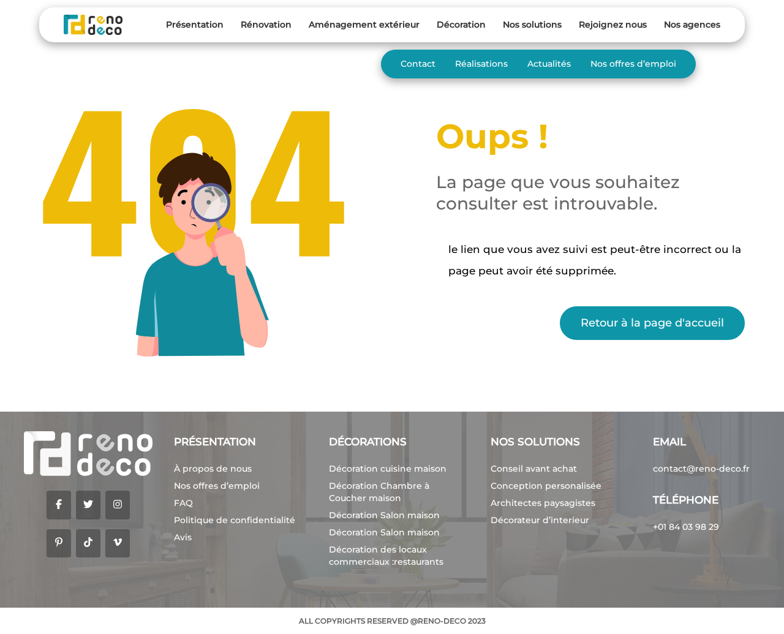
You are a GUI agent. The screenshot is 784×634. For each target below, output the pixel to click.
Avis (183, 537)
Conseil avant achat (534, 468)
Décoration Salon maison (384, 515)
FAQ (183, 502)
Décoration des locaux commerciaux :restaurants (386, 555)
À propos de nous (213, 468)
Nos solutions (532, 24)
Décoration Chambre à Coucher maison (379, 492)
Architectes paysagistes (543, 502)
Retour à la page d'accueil (652, 323)
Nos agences (692, 24)
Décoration (461, 24)
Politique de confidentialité (234, 520)
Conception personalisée (546, 485)
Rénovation (266, 24)
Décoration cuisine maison (388, 468)
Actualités (549, 63)
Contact (418, 63)
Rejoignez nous (613, 24)
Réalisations (481, 63)
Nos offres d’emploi (633, 63)
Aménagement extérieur (364, 24)
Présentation (195, 24)
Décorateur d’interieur (540, 520)
